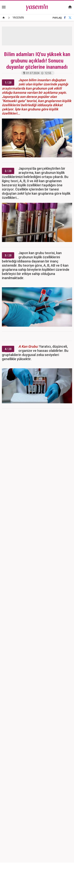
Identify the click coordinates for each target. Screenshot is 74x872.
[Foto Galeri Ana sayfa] (3, 17)
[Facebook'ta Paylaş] (64, 17)
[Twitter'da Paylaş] (70, 17)
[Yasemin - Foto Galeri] (37, 7)
